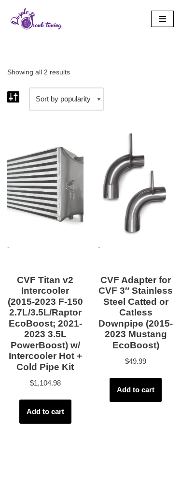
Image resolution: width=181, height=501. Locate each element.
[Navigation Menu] (162, 19)
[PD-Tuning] (36, 19)
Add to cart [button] (45, 411)
